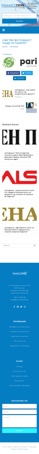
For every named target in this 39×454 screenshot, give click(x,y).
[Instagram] (24, 306)
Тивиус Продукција (19, 449)
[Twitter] (21, 306)
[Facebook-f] (14, 306)
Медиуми (8, 54)
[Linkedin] (18, 306)
